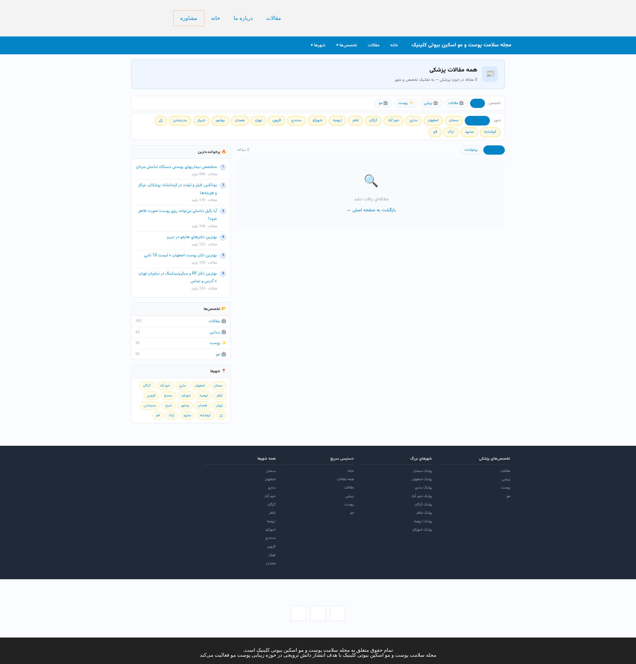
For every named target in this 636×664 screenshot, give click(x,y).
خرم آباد (393, 120)
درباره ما (243, 18)
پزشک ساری (423, 487)
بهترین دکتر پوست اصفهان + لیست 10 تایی (180, 255)
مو (508, 496)
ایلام (355, 120)
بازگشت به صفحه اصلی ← (371, 210)
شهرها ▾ (318, 45)
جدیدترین (494, 150)
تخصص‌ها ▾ (346, 45)
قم (435, 132)
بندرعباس (180, 120)
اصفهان (433, 120)
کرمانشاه (490, 132)
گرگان (373, 120)
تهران (258, 120)
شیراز (201, 120)
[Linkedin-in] (298, 613)
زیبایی (506, 479)
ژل (161, 120)
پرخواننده (471, 150)
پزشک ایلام (424, 513)
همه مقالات (345, 479)
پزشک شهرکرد (422, 530)
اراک (451, 132)
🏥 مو (383, 103)
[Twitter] (318, 613)
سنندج (296, 120)
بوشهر (220, 120)
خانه (215, 18)
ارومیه (337, 120)
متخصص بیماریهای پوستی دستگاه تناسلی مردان (176, 167)
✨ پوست (405, 103)
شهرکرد (317, 120)
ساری (413, 120)
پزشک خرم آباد (421, 496)
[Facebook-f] (337, 613)
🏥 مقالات (456, 103)
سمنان (453, 120)
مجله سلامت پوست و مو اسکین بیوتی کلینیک (461, 45)
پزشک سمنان (422, 471)
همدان (239, 120)
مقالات (273, 18)
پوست (505, 487)
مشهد (469, 132)
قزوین (277, 120)
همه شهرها (477, 120)
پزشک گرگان (423, 504)
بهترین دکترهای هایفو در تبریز (192, 237)
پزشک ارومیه (423, 521)
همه (477, 103)
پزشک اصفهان (422, 479)
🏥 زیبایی (431, 103)
